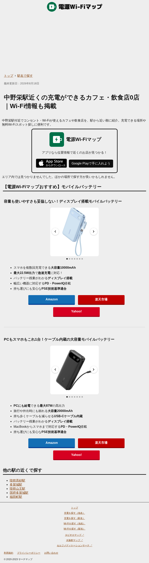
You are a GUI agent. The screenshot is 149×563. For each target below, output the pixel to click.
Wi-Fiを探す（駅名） (74, 528)
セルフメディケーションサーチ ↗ (74, 545)
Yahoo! (76, 311)
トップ (8, 75)
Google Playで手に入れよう (91, 163)
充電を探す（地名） (74, 513)
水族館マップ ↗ (74, 540)
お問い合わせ (51, 553)
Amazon (52, 299)
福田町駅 (16, 496)
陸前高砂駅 (17, 480)
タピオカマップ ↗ (74, 535)
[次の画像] (93, 231)
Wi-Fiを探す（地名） (74, 523)
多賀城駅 (16, 484)
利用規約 (8, 553)
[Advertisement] (74, 43)
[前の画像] (55, 231)
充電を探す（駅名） (74, 518)
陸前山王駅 (17, 488)
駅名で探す (25, 75)
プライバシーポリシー (28, 553)
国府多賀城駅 (19, 492)
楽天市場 (101, 299)
